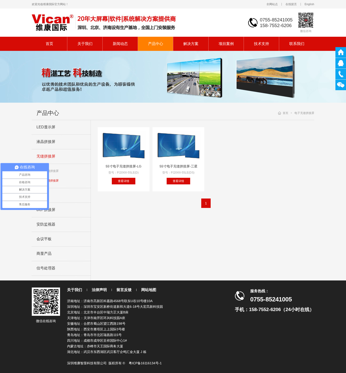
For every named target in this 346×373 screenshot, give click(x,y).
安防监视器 (45, 224)
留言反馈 (124, 290)
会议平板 (44, 239)
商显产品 (44, 253)
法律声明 (99, 290)
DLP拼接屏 (45, 210)
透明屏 (42, 195)
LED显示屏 (45, 127)
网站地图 (148, 290)
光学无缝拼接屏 (49, 171)
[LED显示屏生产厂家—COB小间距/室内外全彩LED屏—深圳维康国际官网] (104, 22)
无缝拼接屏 (45, 156)
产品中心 (155, 44)
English (309, 4)
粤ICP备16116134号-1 (145, 363)
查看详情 (123, 181)
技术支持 (261, 44)
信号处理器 (45, 268)
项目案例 (226, 44)
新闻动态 (120, 44)
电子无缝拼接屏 (49, 180)
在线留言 (291, 4)
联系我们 (296, 44)
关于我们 (85, 44)
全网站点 (272, 4)
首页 (49, 44)
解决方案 (190, 44)
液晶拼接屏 (45, 142)
